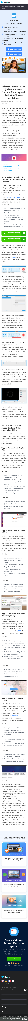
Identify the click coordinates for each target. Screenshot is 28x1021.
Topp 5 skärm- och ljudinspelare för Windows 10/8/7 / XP (14, 885)
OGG (19, 631)
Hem (2, 6)
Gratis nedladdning (15, 49)
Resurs (7, 6)
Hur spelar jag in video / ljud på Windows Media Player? (14, 859)
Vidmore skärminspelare (14, 22)
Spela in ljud (13, 6)
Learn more (17, 1019)
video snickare (14, 715)
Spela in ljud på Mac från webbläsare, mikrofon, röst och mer (14, 911)
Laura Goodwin (7, 101)
